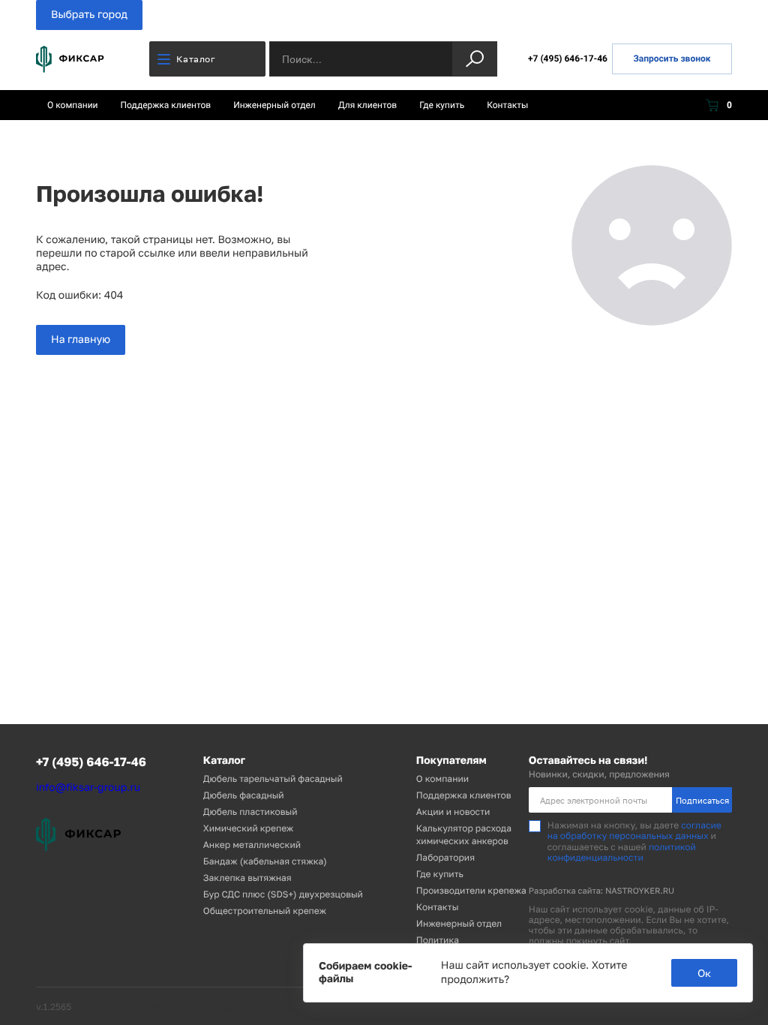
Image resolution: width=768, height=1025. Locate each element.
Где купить (441, 105)
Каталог (195, 59)
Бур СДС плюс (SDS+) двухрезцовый (283, 894)
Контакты (507, 105)
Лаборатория (445, 857)
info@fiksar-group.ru (88, 787)
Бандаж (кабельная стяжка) (265, 861)
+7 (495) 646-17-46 (568, 58)
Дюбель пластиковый (250, 811)
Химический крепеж (248, 828)
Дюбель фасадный (243, 795)
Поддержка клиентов (166, 105)
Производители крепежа (471, 890)
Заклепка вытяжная (247, 877)
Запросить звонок (671, 58)
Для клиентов (367, 105)
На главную (80, 339)
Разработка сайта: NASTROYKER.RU (601, 891)
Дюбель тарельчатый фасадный (273, 778)
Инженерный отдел (274, 105)
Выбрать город (89, 14)
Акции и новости (453, 811)
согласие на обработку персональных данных (635, 830)
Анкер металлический (252, 844)
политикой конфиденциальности (622, 852)
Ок (704, 972)
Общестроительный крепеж (264, 910)
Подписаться (702, 800)
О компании (72, 105)
